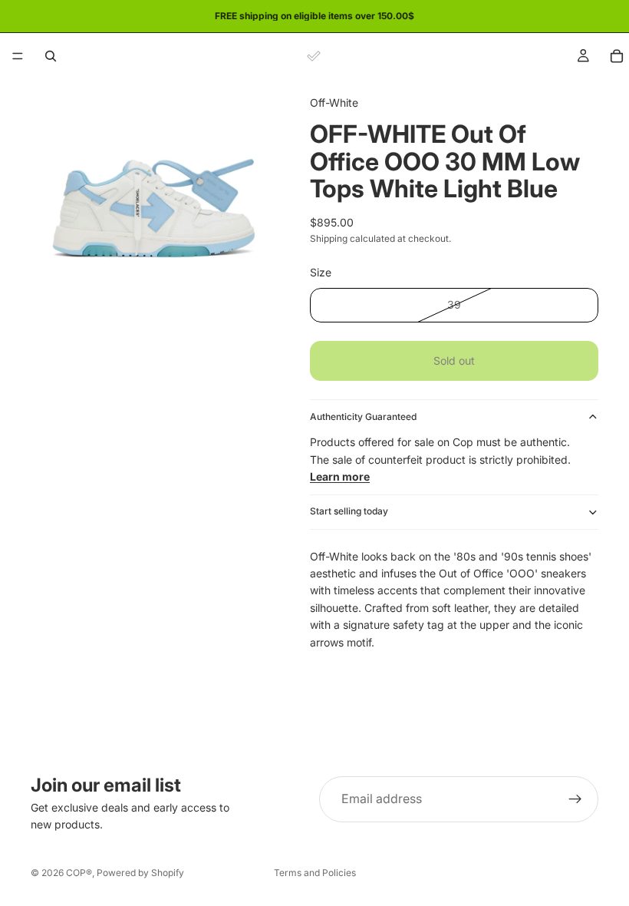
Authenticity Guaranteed (363, 416)
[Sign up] (575, 799)
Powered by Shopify (140, 872)
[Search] (51, 56)
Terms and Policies (315, 872)
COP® (79, 872)
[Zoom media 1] (152, 200)
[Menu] (17, 56)
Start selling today (349, 511)
